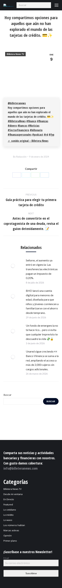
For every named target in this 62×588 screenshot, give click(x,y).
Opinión (7, 535)
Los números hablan (14, 525)
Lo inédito (8, 514)
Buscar (7, 394)
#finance (31, 121)
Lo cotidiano (9, 509)
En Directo (8, 499)
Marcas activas (11, 530)
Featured (8, 504)
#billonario (36, 130)
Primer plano (10, 540)
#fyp (51, 134)
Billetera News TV (15, 54)
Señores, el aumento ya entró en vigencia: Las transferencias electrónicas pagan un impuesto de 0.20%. (42, 269)
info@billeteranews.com (20, 468)
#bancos (22, 126)
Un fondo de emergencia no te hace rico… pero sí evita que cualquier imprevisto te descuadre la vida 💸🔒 (42, 332)
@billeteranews (17, 103)
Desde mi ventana (13, 494)
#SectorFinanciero (18, 130)
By (20, 156)
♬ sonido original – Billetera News (28, 141)
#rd (46, 134)
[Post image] (12, 266)
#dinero (12, 126)
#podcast (37, 134)
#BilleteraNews (17, 121)
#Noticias (33, 126)
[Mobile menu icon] (56, 5)
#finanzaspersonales (20, 134)
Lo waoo (7, 520)
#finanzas (42, 121)
